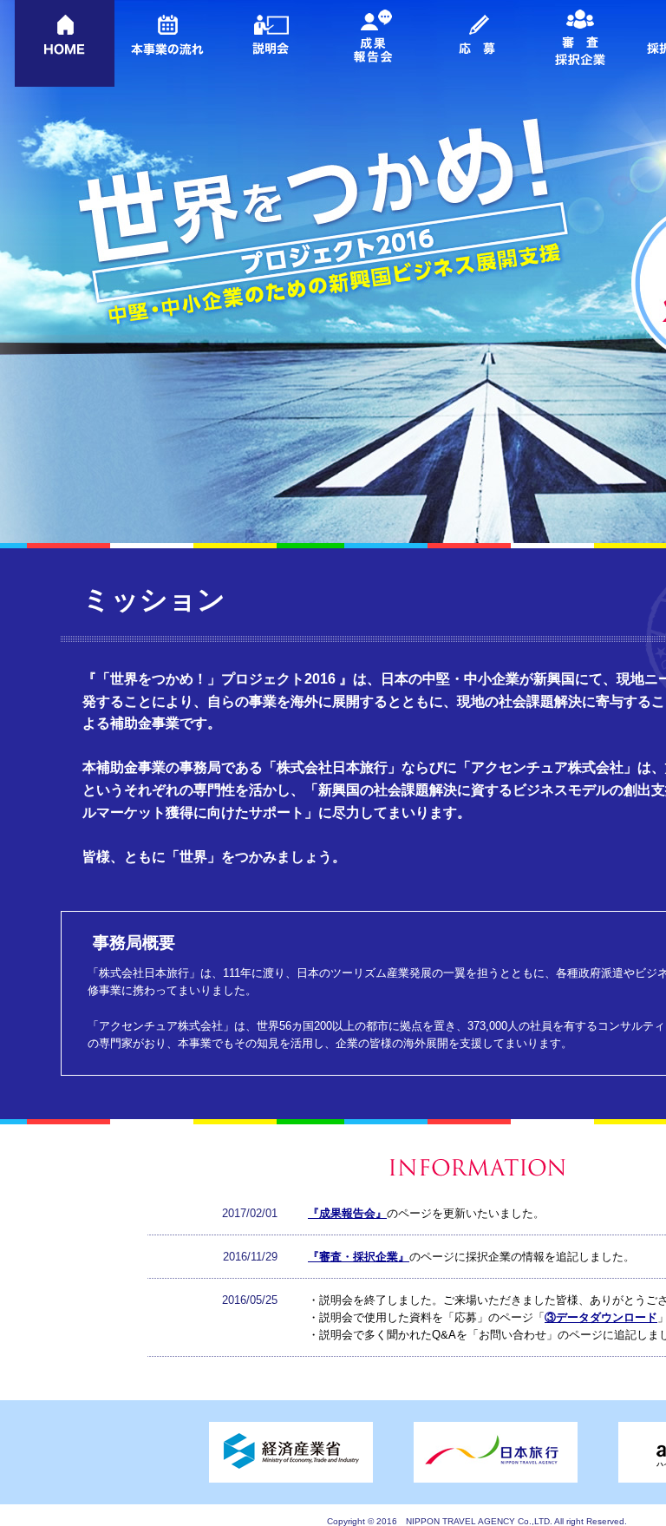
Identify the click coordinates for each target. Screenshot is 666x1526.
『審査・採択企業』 (358, 1256)
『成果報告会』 (347, 1213)
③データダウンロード (601, 1317)
